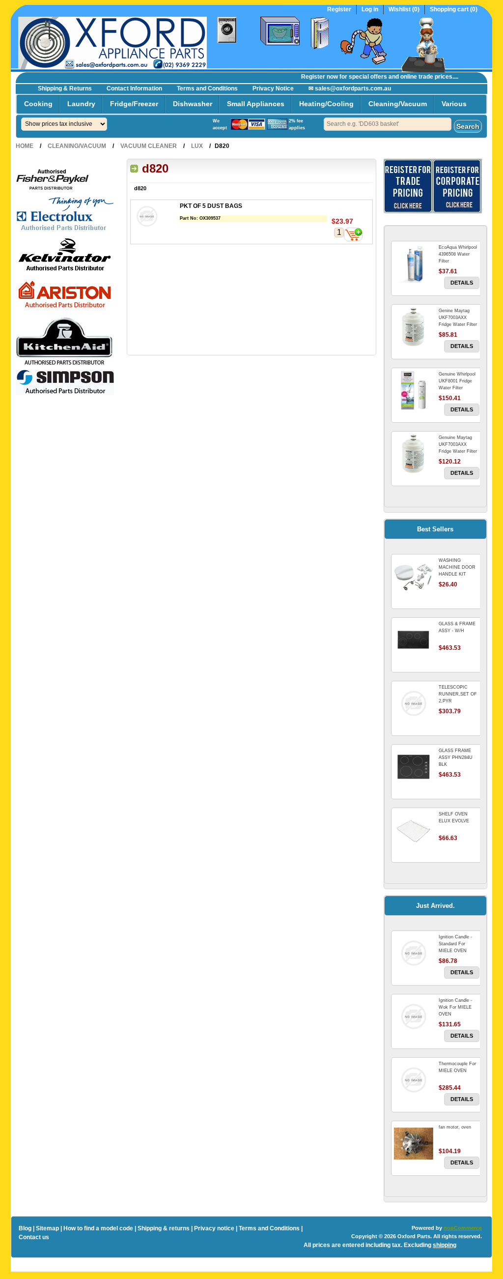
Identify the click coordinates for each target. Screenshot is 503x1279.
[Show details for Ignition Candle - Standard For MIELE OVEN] (413, 953)
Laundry (81, 104)
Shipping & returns (164, 1228)
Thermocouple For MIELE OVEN (457, 1067)
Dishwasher (192, 104)
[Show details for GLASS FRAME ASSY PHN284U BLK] (413, 766)
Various (454, 104)
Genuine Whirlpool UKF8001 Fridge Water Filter (457, 381)
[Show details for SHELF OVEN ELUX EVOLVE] (413, 830)
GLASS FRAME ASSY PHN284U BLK (456, 757)
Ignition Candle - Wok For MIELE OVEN (455, 1007)
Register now (310, 76)
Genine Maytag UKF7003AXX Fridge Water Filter (458, 317)
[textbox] (387, 124)
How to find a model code (98, 1228)
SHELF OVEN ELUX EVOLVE (454, 817)
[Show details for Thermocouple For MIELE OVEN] (413, 1080)
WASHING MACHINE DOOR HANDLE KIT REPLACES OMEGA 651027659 (459, 574)
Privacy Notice (273, 88)
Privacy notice (214, 1228)
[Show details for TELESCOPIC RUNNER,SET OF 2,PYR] (413, 703)
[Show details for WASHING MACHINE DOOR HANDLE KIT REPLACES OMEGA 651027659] (413, 576)
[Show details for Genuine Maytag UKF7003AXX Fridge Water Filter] (413, 453)
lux (197, 146)
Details (461, 283)
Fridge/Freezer (134, 104)
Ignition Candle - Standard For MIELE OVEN (455, 943)
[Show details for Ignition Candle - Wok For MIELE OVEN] (413, 1016)
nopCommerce (463, 1228)
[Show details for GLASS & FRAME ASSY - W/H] (413, 640)
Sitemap (47, 1228)
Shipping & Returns (65, 88)
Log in (370, 9)
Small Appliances (255, 104)
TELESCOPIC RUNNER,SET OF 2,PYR (458, 694)
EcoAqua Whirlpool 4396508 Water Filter (458, 254)
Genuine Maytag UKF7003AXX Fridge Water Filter (458, 444)
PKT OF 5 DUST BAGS (211, 206)
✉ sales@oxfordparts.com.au (349, 88)
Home (24, 146)
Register (339, 9)
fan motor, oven (455, 1127)
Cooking (38, 104)
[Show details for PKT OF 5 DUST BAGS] (155, 217)
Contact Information (134, 88)
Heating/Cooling (326, 104)
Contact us (34, 1237)
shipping (444, 1245)
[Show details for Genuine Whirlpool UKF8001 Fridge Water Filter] (413, 390)
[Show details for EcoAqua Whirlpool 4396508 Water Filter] (413, 263)
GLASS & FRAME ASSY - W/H (457, 627)
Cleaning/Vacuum (397, 104)
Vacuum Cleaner (148, 146)
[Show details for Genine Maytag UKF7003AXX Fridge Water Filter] (413, 327)
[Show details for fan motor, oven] (413, 1143)
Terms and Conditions (207, 88)
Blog (25, 1228)
